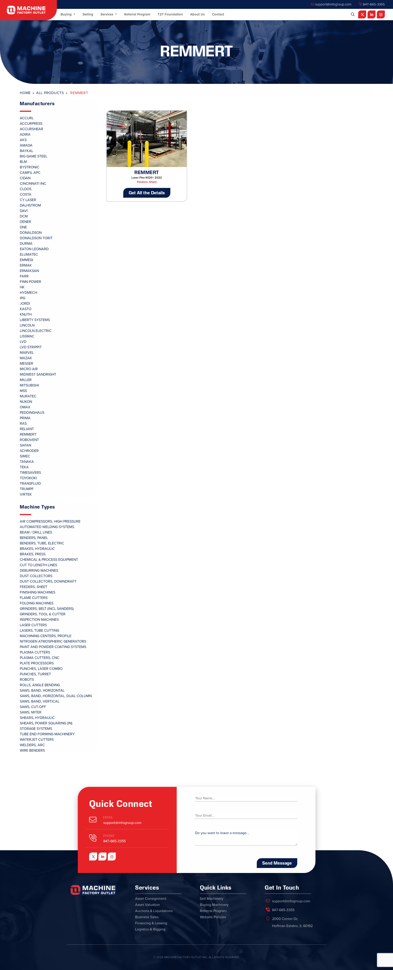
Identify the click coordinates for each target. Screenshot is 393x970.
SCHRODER (29, 451)
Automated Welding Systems (47, 527)
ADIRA (25, 134)
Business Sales (147, 917)
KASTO (25, 309)
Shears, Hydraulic (37, 718)
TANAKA (27, 461)
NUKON (26, 401)
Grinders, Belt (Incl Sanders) (47, 608)
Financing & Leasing (151, 923)
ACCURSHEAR (31, 129)
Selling (88, 14)
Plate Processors (37, 663)
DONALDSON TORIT (36, 238)
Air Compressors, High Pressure (50, 521)
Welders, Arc (32, 745)
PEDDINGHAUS (32, 412)
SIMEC (25, 456)
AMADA (26, 145)
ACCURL (27, 118)
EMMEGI (26, 260)
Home (25, 93)
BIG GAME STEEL (33, 156)
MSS (23, 391)
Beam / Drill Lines (36, 532)
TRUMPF (27, 489)
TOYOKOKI (28, 478)
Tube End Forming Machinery (47, 734)
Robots (27, 679)
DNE (23, 227)
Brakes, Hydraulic (37, 548)
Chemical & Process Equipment (49, 559)
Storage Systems (36, 728)
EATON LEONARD (34, 249)
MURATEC (28, 396)
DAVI (24, 211)
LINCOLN (27, 325)
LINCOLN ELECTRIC (36, 331)
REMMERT (28, 434)
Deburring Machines (39, 570)
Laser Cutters (33, 625)
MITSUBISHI (29, 385)
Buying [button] (66, 14)
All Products (50, 93)
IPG (22, 298)
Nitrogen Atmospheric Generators (53, 641)
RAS (23, 423)
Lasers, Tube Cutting (39, 630)
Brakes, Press (32, 554)
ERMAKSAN (29, 271)
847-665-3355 (373, 4)
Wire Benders (32, 750)
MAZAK (26, 358)
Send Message (277, 862)
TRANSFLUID (30, 483)
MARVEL (27, 352)
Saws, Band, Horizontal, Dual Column (56, 696)
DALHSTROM (30, 205)
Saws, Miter (30, 712)
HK (22, 287)
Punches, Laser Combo (41, 668)
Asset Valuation (147, 905)
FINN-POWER (30, 281)
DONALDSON (31, 232)
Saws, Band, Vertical (39, 701)
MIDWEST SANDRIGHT (38, 374)
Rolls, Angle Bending (40, 685)
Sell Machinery (211, 898)
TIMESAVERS (30, 472)
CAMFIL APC (30, 172)
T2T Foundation (170, 14)
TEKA (24, 467)
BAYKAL (26, 151)
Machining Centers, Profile (45, 636)
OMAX (25, 407)
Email (108, 817)
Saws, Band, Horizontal (42, 690)
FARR (24, 276)
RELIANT (27, 429)
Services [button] (107, 14)
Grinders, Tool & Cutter (43, 614)
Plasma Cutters (35, 652)
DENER (25, 221)
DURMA (26, 243)
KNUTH (26, 314)
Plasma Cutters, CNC (39, 658)
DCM (24, 216)
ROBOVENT (29, 440)
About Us (197, 14)
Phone (109, 836)
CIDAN (25, 178)
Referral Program (137, 14)
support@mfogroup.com (332, 4)
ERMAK (26, 265)
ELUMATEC (29, 254)
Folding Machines (36, 603)
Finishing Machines (37, 592)
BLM (23, 162)
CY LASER (28, 200)
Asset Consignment (150, 898)
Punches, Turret (35, 674)
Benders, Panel (34, 538)
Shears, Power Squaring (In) (46, 723)
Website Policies (213, 917)
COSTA (25, 194)
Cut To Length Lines (38, 565)
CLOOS (25, 189)
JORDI (25, 303)
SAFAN (25, 445)
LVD (23, 341)
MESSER (26, 363)
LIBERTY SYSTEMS (35, 320)
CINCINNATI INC (33, 183)
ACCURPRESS (31, 123)
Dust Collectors (36, 576)
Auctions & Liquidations (154, 911)
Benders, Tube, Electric (42, 543)
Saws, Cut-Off (33, 707)
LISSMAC (27, 336)
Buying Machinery (214, 905)
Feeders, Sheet (33, 587)
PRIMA (25, 418)
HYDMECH (28, 292)
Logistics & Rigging (150, 929)
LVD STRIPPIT (31, 347)
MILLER (26, 380)
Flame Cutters (34, 598)
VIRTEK (26, 494)
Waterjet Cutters (37, 739)
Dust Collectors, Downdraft (48, 581)
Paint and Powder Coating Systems (53, 647)
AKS (23, 140)
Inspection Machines (39, 619)
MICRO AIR (29, 369)
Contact (218, 14)
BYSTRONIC (29, 167)
